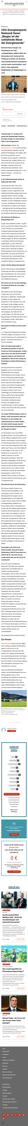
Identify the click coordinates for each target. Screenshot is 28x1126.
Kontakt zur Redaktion (8, 1060)
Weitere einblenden (11, 794)
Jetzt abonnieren (14, 871)
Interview (13, 767)
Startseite (10, 10)
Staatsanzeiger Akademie (9, 1102)
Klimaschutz (13, 771)
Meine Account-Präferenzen (14, 810)
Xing (20, 1115)
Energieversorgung (13, 764)
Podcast (4, 1069)
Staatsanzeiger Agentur (8, 1099)
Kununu (4, 1118)
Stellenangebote (6, 1093)
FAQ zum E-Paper (7, 1072)
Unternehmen (6, 1084)
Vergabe (4, 1096)
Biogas (13, 757)
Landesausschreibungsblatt (10, 1108)
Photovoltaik (13, 782)
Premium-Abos (13, 847)
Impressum (5, 1054)
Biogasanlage (13, 760)
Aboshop (4, 1066)
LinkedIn (24, 1115)
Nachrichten (16, 10)
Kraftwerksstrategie (13, 774)
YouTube (16, 1115)
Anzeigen (5, 1105)
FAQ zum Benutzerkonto (9, 1075)
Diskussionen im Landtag (9, 148)
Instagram (12, 1115)
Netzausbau (13, 778)
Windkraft (13, 789)
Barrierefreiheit (6, 1087)
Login (4, 1057)
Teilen (21, 114)
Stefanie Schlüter (7, 109)
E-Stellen (4, 1090)
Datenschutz (5, 1051)
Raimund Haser (13, 785)
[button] (3, 1123)
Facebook (4, 1115)
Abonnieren (14, 834)
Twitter (8, 1115)
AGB (3, 1048)
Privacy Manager (7, 1078)
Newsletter (5, 1063)
